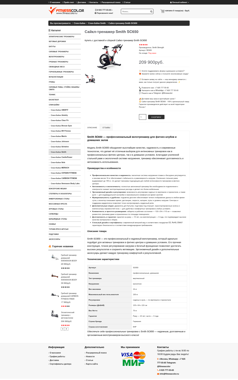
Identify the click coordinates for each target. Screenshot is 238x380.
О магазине (55, 352)
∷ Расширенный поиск (110, 2)
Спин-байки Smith (58, 152)
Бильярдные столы (58, 219)
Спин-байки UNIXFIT (59, 110)
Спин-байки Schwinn (60, 146)
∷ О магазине (54, 2)
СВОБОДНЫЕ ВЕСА (57, 66)
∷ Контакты (93, 2)
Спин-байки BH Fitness (61, 131)
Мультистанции (56, 77)
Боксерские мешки (58, 188)
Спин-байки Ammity (59, 115)
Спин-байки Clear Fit (60, 120)
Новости (90, 356)
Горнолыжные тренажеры (61, 72)
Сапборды (53, 214)
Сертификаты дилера (60, 363)
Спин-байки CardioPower (61, 157)
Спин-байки (54, 105)
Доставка (54, 360)
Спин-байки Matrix (59, 136)
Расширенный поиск (96, 352)
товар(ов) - (181, 10)
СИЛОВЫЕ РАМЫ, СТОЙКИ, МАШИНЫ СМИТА (64, 88)
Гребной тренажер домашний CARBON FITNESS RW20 (69, 296)
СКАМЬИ (52, 224)
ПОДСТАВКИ (54, 234)
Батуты (52, 46)
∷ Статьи (126, 2)
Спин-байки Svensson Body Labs (65, 183)
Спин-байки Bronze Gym (61, 125)
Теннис (52, 94)
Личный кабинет (180, 2)
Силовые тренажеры (59, 51)
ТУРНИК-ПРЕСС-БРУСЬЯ (58, 229)
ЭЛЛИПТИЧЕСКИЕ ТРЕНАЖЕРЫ (61, 36)
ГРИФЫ (52, 82)
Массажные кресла (58, 204)
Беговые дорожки (57, 41)
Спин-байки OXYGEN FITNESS (63, 173)
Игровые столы (56, 209)
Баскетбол (54, 99)
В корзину (156, 117)
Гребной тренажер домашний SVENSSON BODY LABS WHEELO (69, 259)
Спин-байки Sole (58, 162)
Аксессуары (54, 239)
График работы (57, 356)
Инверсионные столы (59, 199)
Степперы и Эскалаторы (60, 193)
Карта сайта (92, 363)
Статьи (89, 360)
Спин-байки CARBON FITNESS (64, 178)
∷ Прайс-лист (68, 2)
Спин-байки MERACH (60, 167)
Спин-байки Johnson (60, 141)
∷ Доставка (81, 2)
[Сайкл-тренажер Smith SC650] (90, 78)
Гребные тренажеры (58, 62)
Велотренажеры (56, 56)
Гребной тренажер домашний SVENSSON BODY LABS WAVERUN (69, 278)
